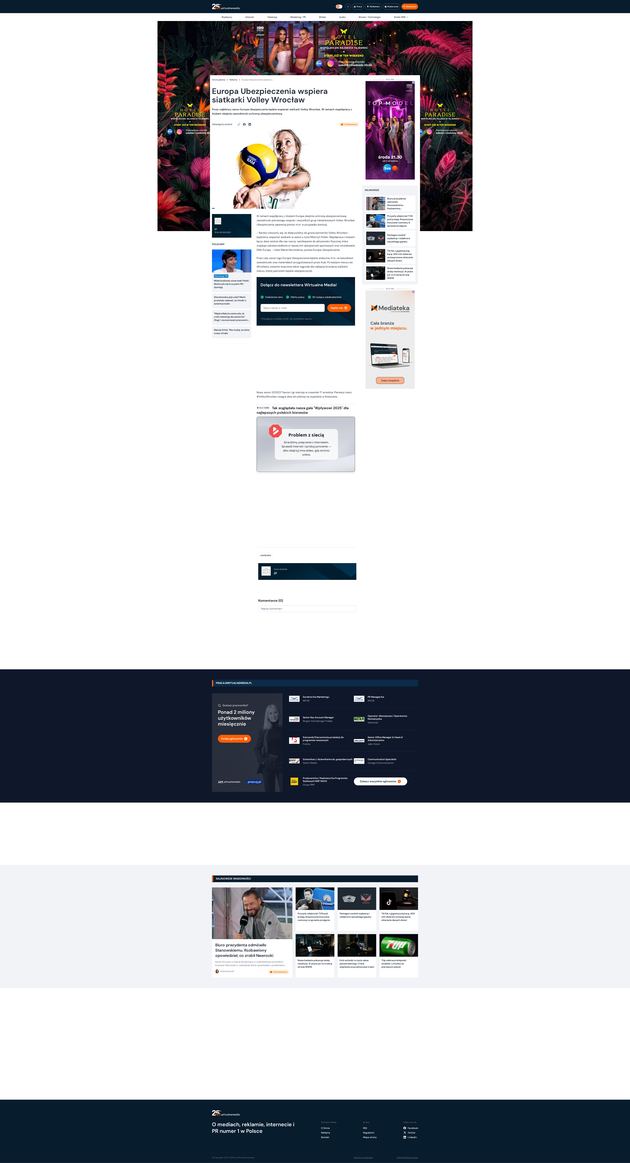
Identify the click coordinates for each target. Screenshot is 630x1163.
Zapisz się (337, 308)
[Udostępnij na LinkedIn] (249, 124)
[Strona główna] (226, 7)
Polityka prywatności (363, 1157)
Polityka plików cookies (407, 1157)
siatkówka (265, 555)
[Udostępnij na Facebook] (245, 124)
